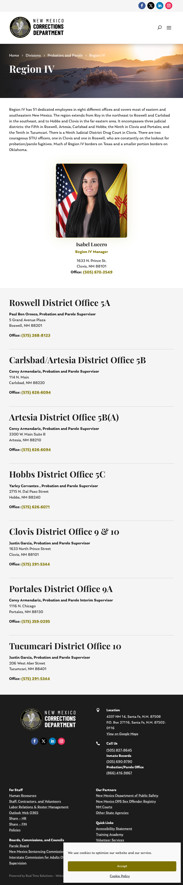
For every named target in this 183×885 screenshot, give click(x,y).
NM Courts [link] (104, 807)
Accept (122, 866)
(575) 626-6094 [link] (36, 393)
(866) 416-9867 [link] (119, 773)
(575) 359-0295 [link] (35, 622)
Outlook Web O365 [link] (23, 813)
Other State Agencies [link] (112, 813)
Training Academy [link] (109, 834)
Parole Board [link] (19, 846)
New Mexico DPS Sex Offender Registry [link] (126, 801)
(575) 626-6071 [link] (35, 507)
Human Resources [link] (22, 796)
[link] (142, 5)
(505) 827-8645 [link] (119, 750)
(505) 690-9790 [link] (119, 762)
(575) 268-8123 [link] (35, 335)
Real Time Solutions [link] (39, 876)
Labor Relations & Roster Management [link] (39, 807)
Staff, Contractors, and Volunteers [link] (35, 801)
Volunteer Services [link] (110, 840)
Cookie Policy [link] (120, 876)
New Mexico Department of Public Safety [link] (127, 796)
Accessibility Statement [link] (114, 829)
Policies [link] (15, 830)
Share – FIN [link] (18, 824)
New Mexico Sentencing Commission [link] (37, 851)
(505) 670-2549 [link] (97, 272)
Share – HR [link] (17, 818)
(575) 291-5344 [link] (35, 564)
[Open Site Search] (160, 27)
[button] (169, 27)
